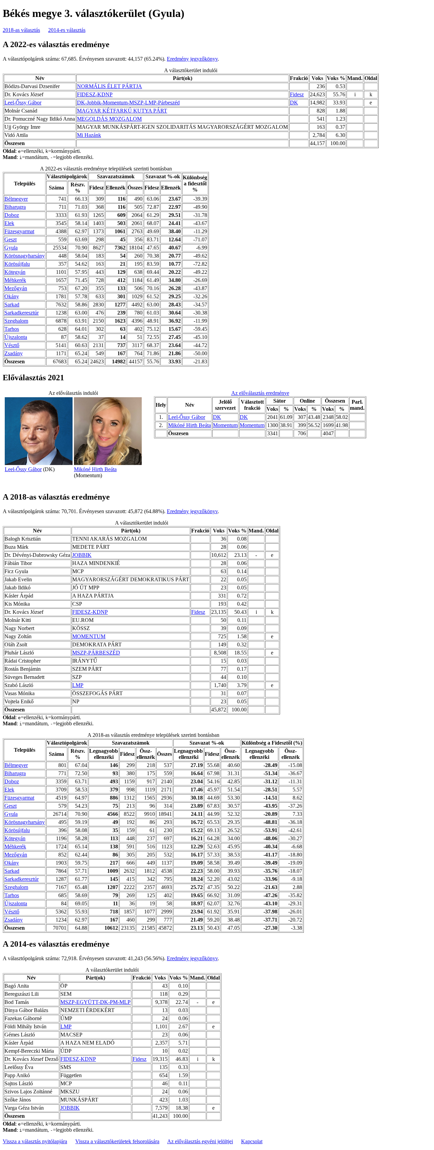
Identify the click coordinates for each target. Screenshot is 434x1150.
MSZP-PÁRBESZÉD (96, 652)
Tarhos (11, 329)
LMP (77, 685)
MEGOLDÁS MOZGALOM (109, 119)
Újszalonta (15, 337)
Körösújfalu (17, 264)
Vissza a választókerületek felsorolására (117, 1141)
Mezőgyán (15, 288)
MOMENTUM (88, 636)
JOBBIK (82, 555)
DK (294, 102)
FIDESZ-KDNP (95, 94)
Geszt (10, 239)
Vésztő (11, 345)
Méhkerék (15, 280)
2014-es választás (66, 30)
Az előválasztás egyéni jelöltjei (200, 1141)
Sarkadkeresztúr (21, 313)
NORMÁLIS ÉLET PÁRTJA (109, 86)
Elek (9, 223)
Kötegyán (14, 272)
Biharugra (15, 207)
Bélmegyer (16, 199)
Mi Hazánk (89, 135)
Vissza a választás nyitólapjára (35, 1141)
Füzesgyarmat (19, 231)
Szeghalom (16, 321)
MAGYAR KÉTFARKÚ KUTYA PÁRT (122, 111)
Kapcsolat (251, 1141)
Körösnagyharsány (24, 256)
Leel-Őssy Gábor (22, 102)
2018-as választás (21, 30)
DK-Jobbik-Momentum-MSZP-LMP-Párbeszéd (128, 102)
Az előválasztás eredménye (260, 393)
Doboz (11, 215)
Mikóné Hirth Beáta (95, 469)
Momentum (225, 425)
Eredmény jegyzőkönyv (192, 59)
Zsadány (13, 353)
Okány (11, 296)
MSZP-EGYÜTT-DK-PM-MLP (95, 1002)
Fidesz (297, 94)
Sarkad (11, 304)
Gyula (11, 247)
